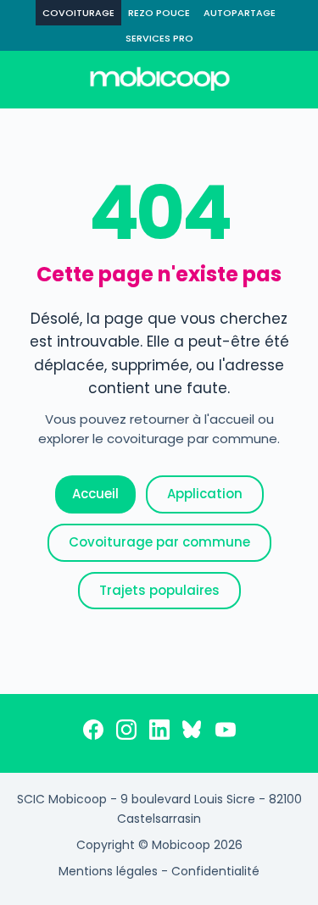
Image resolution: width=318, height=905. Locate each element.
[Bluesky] (192, 733)
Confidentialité (215, 871)
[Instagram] (126, 733)
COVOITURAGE (78, 12)
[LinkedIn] (159, 733)
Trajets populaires (159, 590)
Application (205, 493)
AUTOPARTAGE (240, 12)
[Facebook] (93, 733)
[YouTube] (225, 733)
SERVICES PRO (159, 38)
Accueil (95, 493)
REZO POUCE (159, 12)
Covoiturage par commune (159, 542)
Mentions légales (108, 871)
